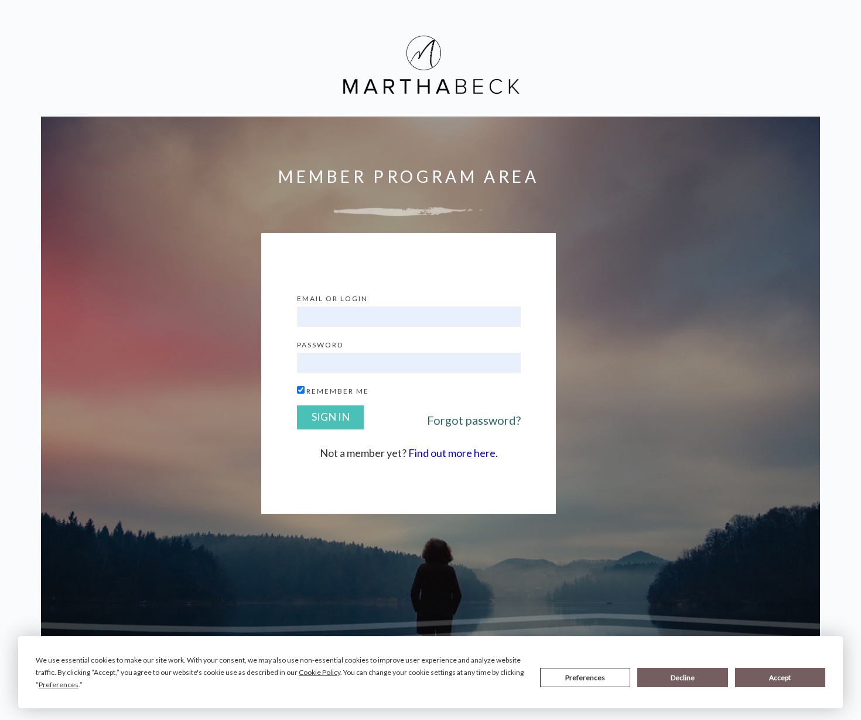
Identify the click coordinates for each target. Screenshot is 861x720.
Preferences (585, 677)
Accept (780, 677)
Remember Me (337, 391)
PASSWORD (320, 344)
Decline (683, 677)
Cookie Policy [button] (319, 672)
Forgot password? (474, 420)
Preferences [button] (58, 684)
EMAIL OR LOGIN (332, 298)
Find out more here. (453, 452)
